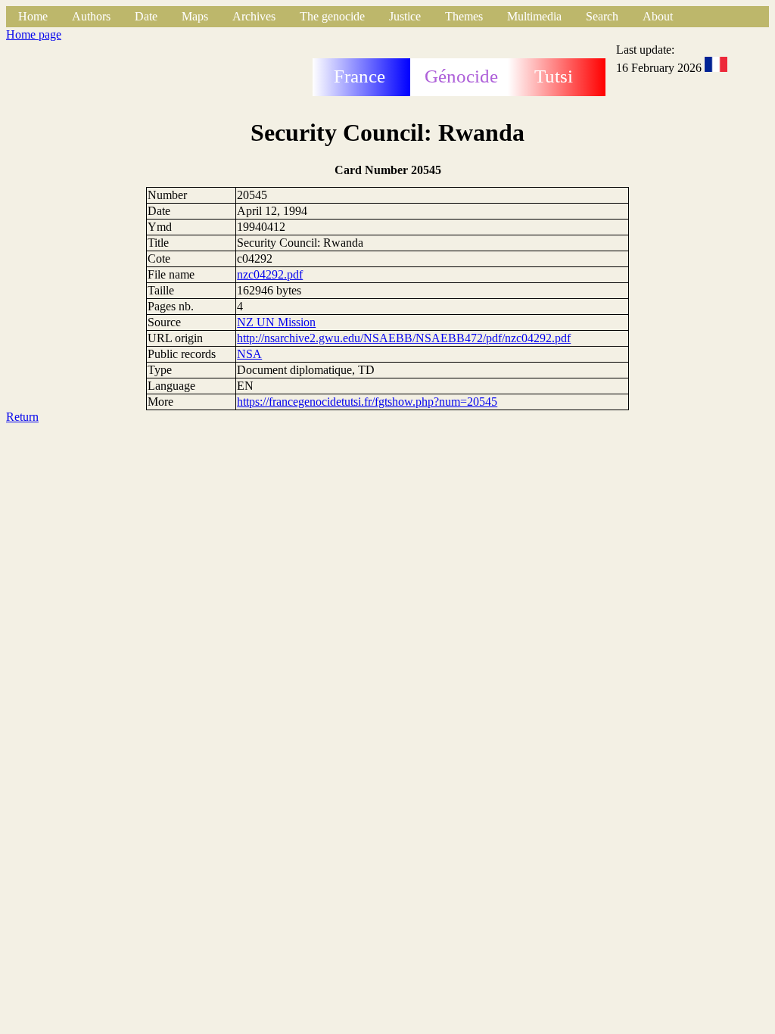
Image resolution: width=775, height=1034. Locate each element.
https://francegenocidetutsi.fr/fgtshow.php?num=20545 (367, 401)
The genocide (332, 16)
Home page (33, 34)
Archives (253, 16)
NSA (249, 353)
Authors (91, 16)
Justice (405, 16)
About (658, 16)
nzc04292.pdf (270, 274)
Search (602, 16)
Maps (195, 16)
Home (33, 16)
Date (146, 16)
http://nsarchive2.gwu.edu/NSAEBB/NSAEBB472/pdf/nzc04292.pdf (404, 338)
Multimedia (534, 16)
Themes (464, 16)
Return (22, 416)
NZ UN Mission (276, 322)
